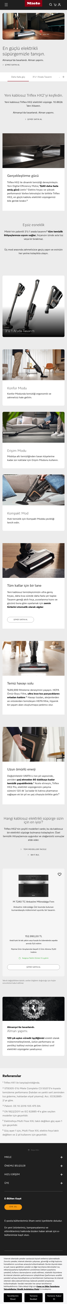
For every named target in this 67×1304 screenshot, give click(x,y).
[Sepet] (55, 4)
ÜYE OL (13, 1207)
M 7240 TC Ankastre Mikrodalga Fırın (33, 902)
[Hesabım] (59, 4)
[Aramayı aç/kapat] (50, 4)
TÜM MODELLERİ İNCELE (35, 849)
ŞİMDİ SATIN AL (12, 65)
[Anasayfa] (33, 3)
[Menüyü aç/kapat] (6, 4)
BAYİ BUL (34, 855)
